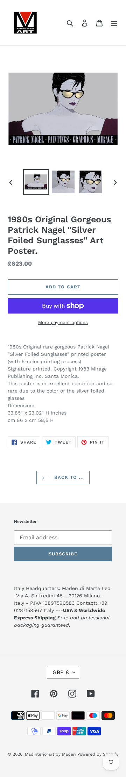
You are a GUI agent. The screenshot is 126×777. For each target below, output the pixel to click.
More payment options (63, 322)
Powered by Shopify (97, 754)
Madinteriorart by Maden (50, 754)
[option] (35, 181)
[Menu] (114, 22)
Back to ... (68, 477)
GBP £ (60, 672)
